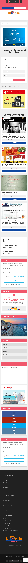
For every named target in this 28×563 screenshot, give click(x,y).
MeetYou (7, 490)
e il (4, 76)
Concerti (13, 139)
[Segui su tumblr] (21, 1)
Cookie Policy (8, 528)
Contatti (6, 518)
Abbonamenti (8, 500)
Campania (5, 354)
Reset (8, 80)
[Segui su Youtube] (12, 1)
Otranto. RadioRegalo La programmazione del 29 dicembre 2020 (14, 193)
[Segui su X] (15, 1)
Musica (13, 196)
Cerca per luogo (9, 8)
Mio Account (8, 498)
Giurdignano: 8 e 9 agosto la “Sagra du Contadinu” (14, 165)
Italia (21, 55)
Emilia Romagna (6, 357)
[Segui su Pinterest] (18, 1)
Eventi (6, 485)
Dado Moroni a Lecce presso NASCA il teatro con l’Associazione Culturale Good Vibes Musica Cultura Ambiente (13, 136)
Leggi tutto (14, 142)
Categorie (5, 65)
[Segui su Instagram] (10, 1)
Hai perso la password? (19, 276)
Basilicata (5, 347)
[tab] (14, 23)
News (6, 482)
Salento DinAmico (9, 487)
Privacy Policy (8, 525)
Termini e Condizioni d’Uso (11, 530)
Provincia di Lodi (10, 55)
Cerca (4, 59)
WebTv (6, 480)
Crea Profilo (7, 253)
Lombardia (17, 55)
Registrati (20, 284)
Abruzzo (5, 344)
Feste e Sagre (14, 168)
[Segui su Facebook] (7, 1)
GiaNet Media (8, 521)
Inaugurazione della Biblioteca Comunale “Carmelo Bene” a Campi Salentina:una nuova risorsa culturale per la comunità (13, 223)
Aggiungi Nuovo (8, 241)
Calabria (5, 351)
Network (7, 477)
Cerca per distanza (20, 8)
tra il (4, 71)
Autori (6, 503)
